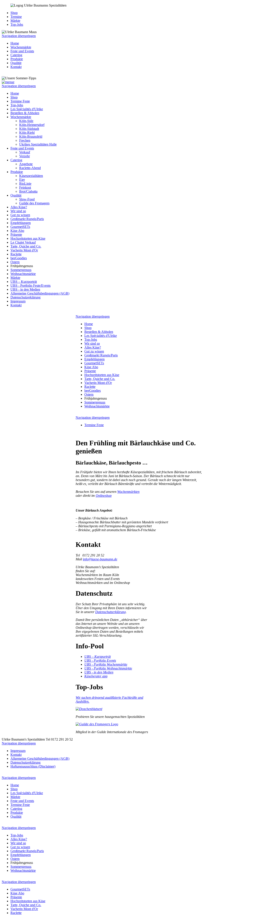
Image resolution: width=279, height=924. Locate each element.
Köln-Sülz (26, 121)
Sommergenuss (20, 270)
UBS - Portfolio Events (100, 660)
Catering (16, 55)
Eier (22, 179)
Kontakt (16, 67)
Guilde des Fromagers (34, 203)
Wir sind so (18, 211)
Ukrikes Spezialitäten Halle (38, 144)
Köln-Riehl (27, 132)
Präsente (16, 234)
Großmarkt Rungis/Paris (27, 219)
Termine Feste (20, 101)
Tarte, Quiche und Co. (25, 246)
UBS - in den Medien (25, 289)
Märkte (15, 20)
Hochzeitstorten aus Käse (27, 238)
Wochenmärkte (20, 47)
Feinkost (25, 187)
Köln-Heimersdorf (31, 125)
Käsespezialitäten (31, 176)
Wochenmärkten (128, 491)
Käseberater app (95, 676)
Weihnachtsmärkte (23, 274)
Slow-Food (27, 199)
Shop (14, 13)
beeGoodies (18, 258)
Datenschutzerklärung (25, 297)
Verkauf (24, 152)
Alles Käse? (18, 207)
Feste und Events (22, 51)
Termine (16, 17)
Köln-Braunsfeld (30, 136)
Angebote (26, 164)
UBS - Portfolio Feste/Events (30, 285)
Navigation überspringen (19, 36)
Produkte (16, 59)
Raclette (16, 254)
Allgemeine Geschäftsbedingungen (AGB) (39, 293)
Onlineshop (104, 495)
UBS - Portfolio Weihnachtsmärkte (108, 668)
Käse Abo (17, 230)
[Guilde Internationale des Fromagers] (97, 724)
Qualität (15, 63)
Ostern (15, 262)
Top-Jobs (16, 24)
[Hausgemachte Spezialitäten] (89, 709)
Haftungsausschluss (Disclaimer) (32, 766)
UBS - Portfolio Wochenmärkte (105, 664)
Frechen (24, 140)
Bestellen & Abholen (24, 113)
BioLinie (25, 183)
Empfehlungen (20, 223)
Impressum (18, 301)
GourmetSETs (20, 227)
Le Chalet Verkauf (23, 242)
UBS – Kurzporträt (23, 281)
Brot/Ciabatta (28, 191)
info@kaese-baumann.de (100, 559)
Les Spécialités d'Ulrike (26, 109)
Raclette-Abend (30, 168)
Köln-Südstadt (29, 129)
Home (14, 43)
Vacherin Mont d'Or (24, 250)
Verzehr (24, 156)
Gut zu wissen (20, 215)
